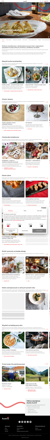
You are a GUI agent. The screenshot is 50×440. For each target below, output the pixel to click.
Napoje (39, 39)
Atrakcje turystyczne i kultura (22, 431)
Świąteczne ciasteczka (17, 39)
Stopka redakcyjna (23, 435)
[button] (47, 1)
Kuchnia (6, 431)
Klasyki (3, 39)
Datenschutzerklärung (17, 220)
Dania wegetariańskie (33, 39)
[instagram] (20, 422)
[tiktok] (28, 422)
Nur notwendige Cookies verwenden (10, 231)
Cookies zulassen (39, 230)
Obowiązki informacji (38, 435)
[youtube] (30, 422)
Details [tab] (25, 210)
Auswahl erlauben (25, 230)
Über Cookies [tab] (39, 210)
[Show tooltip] (48, 37)
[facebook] (22, 422)
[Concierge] (43, 1)
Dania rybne (25, 39)
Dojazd (36, 428)
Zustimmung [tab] (10, 210)
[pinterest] (25, 422)
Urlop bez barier (38, 429)
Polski (47, 1)
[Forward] (47, 64)
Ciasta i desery (8, 39)
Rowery (6, 429)
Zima (6, 428)
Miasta (18, 429)
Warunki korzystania (30, 435)
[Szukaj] (41, 1)
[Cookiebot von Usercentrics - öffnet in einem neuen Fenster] (42, 208)
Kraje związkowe (20, 428)
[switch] (19, 226)
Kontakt (10, 435)
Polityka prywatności (15, 435)
